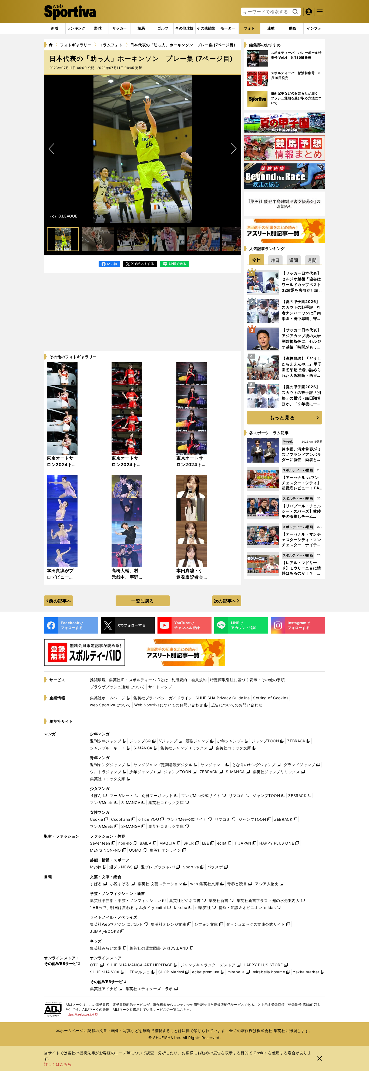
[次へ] (51, 148)
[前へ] (233, 148)
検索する (295, 11)
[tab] (98, 28)
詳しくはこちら (58, 1064)
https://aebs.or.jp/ (82, 1014)
